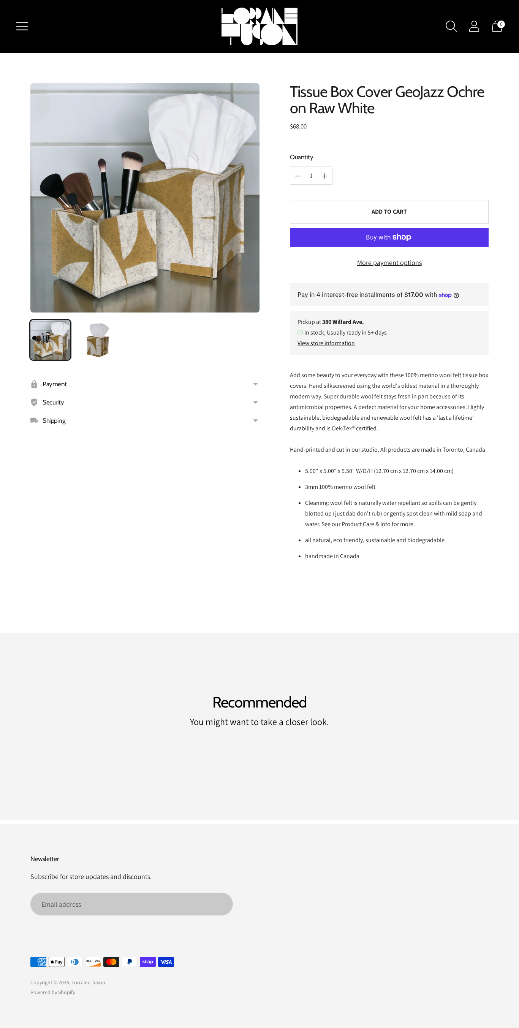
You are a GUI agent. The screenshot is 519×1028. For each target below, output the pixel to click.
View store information (326, 343)
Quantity (301, 157)
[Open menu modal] (22, 26)
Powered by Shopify (52, 992)
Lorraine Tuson (88, 982)
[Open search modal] (451, 26)
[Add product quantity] (297, 176)
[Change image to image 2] (98, 340)
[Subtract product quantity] (324, 176)
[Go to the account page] (474, 26)
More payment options (389, 262)
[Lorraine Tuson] (259, 26)
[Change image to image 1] (50, 340)
